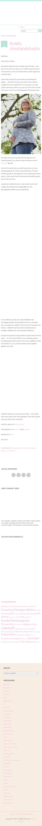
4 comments (11, 451)
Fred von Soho (31, 613)
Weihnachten (7, 800)
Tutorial (6, 790)
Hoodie (21, 617)
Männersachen (8, 754)
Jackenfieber (7, 727)
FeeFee (21, 614)
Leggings (26, 624)
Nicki (12, 632)
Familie (16, 614)
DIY (12, 613)
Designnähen (17, 448)
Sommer (33, 638)
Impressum (13, 814)
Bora (22, 606)
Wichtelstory (7, 803)
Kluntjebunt (18, 624)
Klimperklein (7, 624)
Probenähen (8, 634)
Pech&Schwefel (27, 632)
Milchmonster (19, 424)
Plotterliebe (7, 763)
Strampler (11, 642)
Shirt (25, 639)
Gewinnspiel (7, 724)
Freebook (6, 714)
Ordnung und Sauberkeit (12, 760)
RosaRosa (5, 638)
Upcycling (6, 793)
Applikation (5, 606)
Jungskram (28, 617)
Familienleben (8, 711)
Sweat (16, 642)
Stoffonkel (4, 642)
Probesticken (7, 777)
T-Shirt (22, 641)
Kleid (26, 620)
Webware (30, 641)
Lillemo (34, 624)
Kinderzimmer (8, 734)
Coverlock (7, 610)
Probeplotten (20, 635)
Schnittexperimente (10, 787)
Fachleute (6, 707)
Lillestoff (17, 429)
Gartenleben (7, 721)
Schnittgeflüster (17, 638)
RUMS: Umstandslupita (25, 46)
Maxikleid (4, 163)
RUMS (11, 434)
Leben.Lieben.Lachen (10, 747)
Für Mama (26, 448)
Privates (6, 767)
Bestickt (6, 691)
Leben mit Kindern (9, 744)
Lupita (17, 629)
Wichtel (37, 642)
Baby (11, 606)
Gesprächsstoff (13, 617)
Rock (32, 635)
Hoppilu (27, 429)
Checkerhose (31, 606)
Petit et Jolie (36, 632)
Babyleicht (16, 606)
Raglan (28, 635)
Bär (25, 606)
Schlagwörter (8, 602)
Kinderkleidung (12, 620)
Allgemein (6, 684)
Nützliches (6, 757)
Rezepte (6, 780)
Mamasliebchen (24, 629)
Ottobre (17, 631)
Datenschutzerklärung (25, 814)
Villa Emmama (8, 796)
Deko (5, 698)
